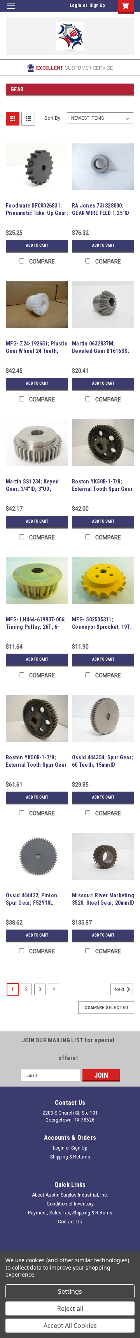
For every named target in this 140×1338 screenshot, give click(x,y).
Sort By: (52, 118)
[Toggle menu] (10, 10)
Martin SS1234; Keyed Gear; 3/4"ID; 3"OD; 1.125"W (32, 488)
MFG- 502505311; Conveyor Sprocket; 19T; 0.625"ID (102, 626)
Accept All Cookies (70, 1325)
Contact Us (70, 1222)
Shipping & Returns (70, 1157)
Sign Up (97, 5)
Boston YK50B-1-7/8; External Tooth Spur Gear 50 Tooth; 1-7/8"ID (102, 488)
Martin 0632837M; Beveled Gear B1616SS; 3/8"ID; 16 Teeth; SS (100, 350)
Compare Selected (106, 1007)
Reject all (70, 1308)
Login (75, 5)
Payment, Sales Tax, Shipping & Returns (70, 1213)
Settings (70, 1291)
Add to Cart (37, 245)
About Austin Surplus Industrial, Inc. (70, 1195)
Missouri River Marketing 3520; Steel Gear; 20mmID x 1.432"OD (103, 902)
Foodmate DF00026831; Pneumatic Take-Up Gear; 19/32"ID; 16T (37, 212)
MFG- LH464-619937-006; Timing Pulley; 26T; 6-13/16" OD (36, 626)
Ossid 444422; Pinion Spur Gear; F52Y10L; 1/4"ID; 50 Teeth (31, 902)
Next (120, 989)
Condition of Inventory (70, 1204)
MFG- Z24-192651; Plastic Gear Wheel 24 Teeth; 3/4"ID (36, 350)
